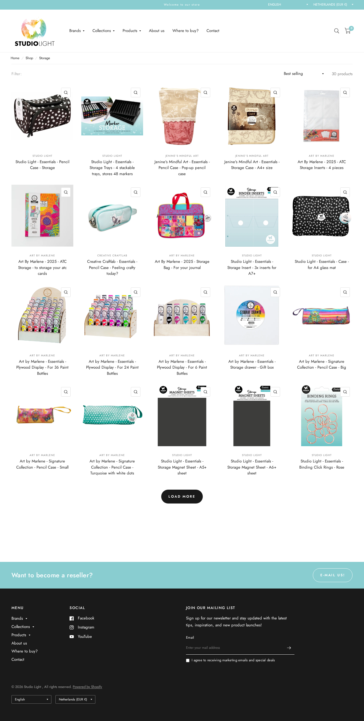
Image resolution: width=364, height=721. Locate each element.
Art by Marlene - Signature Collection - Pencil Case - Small (42, 464)
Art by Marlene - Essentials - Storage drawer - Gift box (252, 364)
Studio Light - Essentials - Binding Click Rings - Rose (321, 464)
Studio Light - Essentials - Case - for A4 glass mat (322, 265)
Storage (44, 58)
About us (156, 31)
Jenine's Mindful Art (182, 156)
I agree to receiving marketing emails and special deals (233, 660)
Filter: (16, 74)
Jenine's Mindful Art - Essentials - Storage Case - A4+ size (252, 165)
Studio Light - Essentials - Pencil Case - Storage (42, 165)
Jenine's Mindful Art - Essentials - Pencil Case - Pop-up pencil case (182, 168)
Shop (29, 58)
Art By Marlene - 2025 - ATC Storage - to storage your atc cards (42, 267)
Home (15, 58)
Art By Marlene (321, 156)
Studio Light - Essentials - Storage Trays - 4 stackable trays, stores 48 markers (112, 168)
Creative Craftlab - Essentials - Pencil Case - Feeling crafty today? (112, 267)
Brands (75, 31)
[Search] (336, 31)
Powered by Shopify (87, 686)
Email (190, 637)
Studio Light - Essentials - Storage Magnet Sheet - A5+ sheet (182, 467)
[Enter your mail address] (289, 648)
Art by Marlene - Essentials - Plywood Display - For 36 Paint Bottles (42, 367)
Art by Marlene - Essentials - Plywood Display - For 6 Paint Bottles (182, 367)
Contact (213, 31)
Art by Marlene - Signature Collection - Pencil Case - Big (321, 364)
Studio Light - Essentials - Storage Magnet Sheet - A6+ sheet (251, 467)
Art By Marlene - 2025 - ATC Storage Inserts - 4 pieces (322, 165)
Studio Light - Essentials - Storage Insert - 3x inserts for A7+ (251, 267)
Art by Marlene (42, 355)
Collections (101, 31)
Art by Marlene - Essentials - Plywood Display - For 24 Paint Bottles (112, 367)
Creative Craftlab (112, 255)
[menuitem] (76, 31)
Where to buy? (185, 31)
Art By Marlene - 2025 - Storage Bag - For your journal (182, 265)
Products (130, 31)
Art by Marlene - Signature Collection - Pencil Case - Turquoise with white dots (112, 467)
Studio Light (42, 156)
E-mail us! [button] (332, 575)
